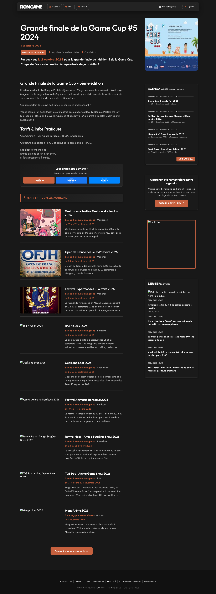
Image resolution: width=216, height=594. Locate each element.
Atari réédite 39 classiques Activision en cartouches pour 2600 (170, 354)
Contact (79, 581)
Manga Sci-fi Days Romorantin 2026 (166, 134)
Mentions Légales (95, 581)
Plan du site (150, 581)
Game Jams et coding (33, 52)
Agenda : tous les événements (71, 551)
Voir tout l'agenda (169, 6)
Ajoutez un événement (130, 581)
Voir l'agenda (186, 159)
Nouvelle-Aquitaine (70, 52)
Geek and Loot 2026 (78, 363)
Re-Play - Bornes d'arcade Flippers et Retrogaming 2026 (169, 117)
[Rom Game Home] (31, 7)
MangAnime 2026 (76, 510)
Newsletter (66, 581)
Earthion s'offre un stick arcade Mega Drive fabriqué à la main (171, 338)
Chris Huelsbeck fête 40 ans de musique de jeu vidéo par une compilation (170, 323)
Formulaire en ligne (171, 203)
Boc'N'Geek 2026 (76, 326)
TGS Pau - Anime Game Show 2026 (87, 473)
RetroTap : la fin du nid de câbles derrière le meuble (170, 306)
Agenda (130, 587)
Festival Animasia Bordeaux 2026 (86, 399)
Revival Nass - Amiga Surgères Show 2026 (92, 436)
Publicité (111, 581)
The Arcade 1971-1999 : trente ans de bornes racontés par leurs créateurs (171, 369)
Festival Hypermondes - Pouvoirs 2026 (90, 289)
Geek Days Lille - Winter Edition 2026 (167, 149)
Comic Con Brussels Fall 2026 (163, 101)
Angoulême (56, 52)
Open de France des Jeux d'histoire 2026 (91, 252)
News (137, 587)
